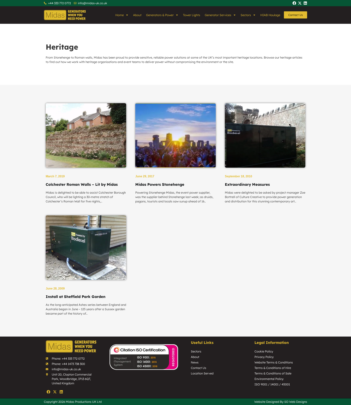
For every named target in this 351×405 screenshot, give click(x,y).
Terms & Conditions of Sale (272, 373)
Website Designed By (269, 402)
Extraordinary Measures (247, 184)
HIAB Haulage (270, 15)
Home (119, 15)
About (137, 15)
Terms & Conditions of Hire (272, 368)
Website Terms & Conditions (273, 362)
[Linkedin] (305, 3)
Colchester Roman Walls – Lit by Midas (82, 184)
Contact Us (198, 368)
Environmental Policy (269, 379)
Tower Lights (191, 15)
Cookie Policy (263, 351)
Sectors (246, 15)
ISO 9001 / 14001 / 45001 (272, 384)
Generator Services (218, 15)
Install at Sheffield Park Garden (75, 296)
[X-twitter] (300, 3)
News (195, 362)
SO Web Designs (295, 402)
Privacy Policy (264, 357)
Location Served (202, 373)
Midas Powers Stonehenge (159, 184)
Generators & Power (160, 15)
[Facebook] (294, 3)
